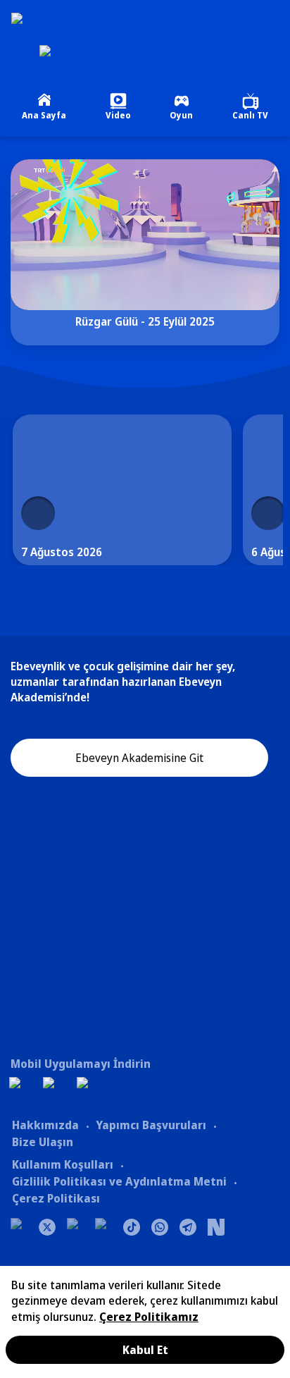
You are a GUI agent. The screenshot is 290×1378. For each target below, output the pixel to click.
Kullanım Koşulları (62, 1164)
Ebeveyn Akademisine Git (139, 757)
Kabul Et (145, 1350)
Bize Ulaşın (42, 1142)
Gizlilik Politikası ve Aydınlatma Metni (119, 1181)
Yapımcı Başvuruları (151, 1125)
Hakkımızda (45, 1125)
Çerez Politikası (56, 1198)
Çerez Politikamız (148, 1316)
